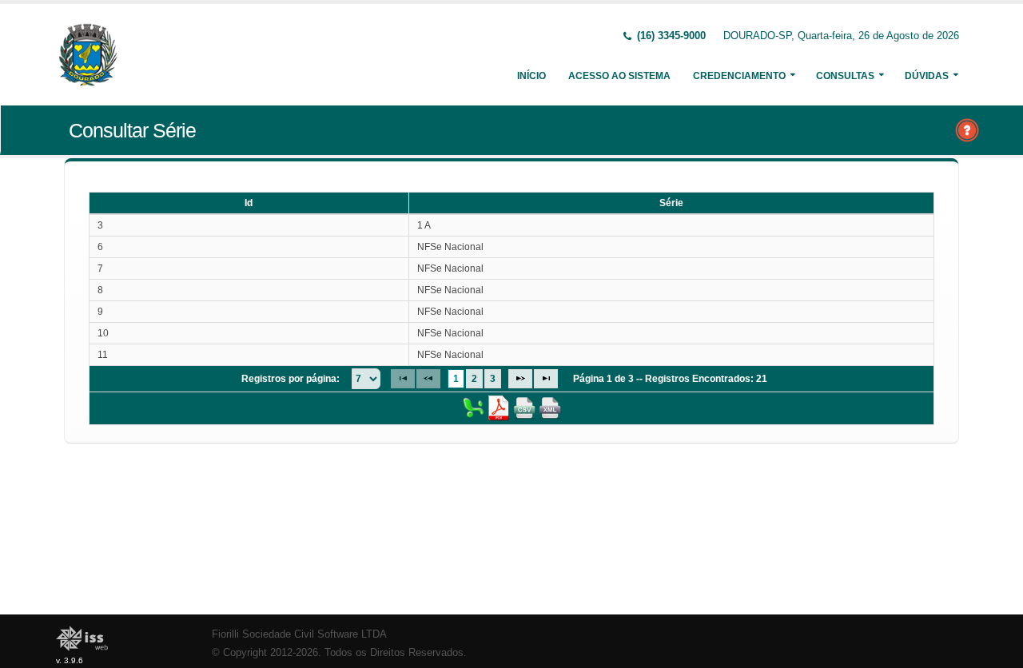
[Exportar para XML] (550, 407)
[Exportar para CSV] (524, 407)
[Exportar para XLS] (473, 407)
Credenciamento (739, 76)
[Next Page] (520, 378)
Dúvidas (927, 76)
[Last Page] (546, 378)
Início (531, 76)
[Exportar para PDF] (499, 407)
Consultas (845, 76)
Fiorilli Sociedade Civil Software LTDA (299, 634)
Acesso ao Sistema (619, 76)
